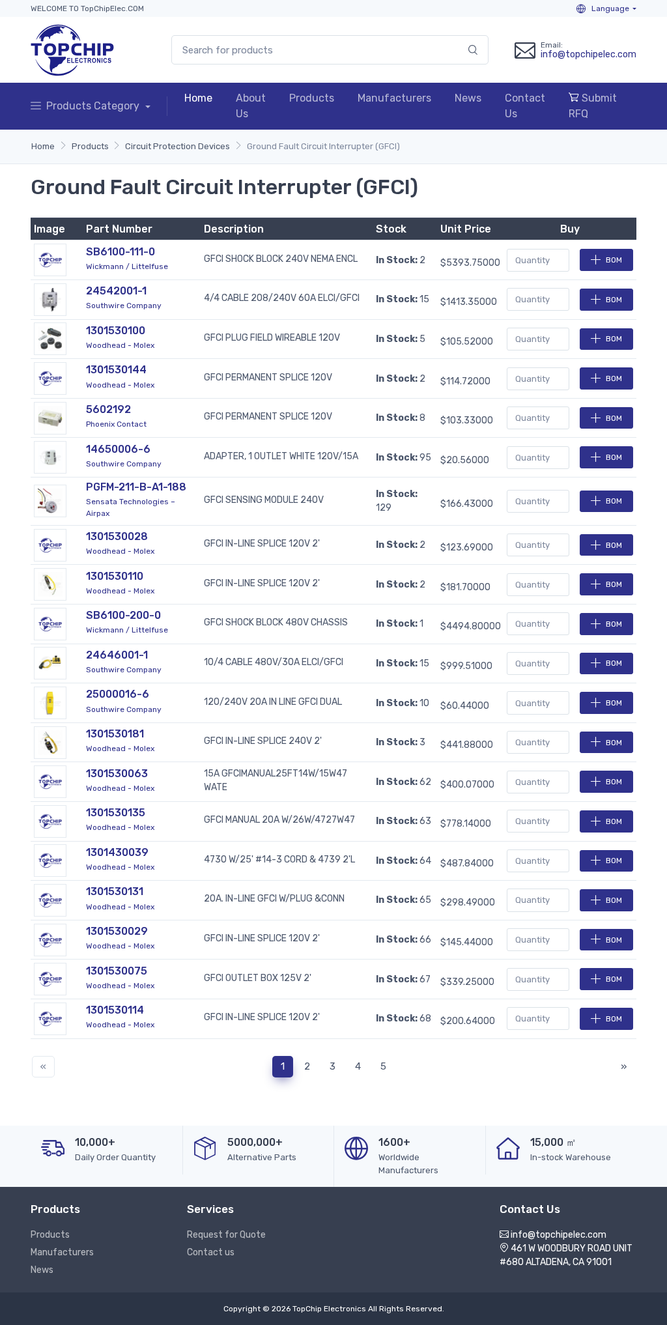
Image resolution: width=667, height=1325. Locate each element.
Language (609, 8)
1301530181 (115, 734)
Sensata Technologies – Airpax (130, 507)
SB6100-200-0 (123, 615)
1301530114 (115, 1010)
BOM (614, 259)
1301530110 (114, 576)
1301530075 (116, 971)
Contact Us (525, 106)
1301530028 (117, 536)
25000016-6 (117, 694)
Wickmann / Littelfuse (127, 266)
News (468, 98)
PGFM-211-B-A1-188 (136, 487)
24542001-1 (116, 291)
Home (198, 98)
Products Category (94, 106)
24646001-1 (117, 655)
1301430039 (117, 852)
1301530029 (117, 931)
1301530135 (115, 812)
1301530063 (117, 773)
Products (311, 98)
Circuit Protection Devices (177, 146)
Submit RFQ (593, 106)
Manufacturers (394, 98)
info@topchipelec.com (588, 54)
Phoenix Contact (116, 424)
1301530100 (115, 330)
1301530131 (114, 891)
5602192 (108, 409)
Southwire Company (124, 305)
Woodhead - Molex (120, 345)
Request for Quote (226, 1234)
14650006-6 (118, 449)
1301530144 (116, 369)
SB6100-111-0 (120, 252)
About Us (251, 106)
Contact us (210, 1252)
